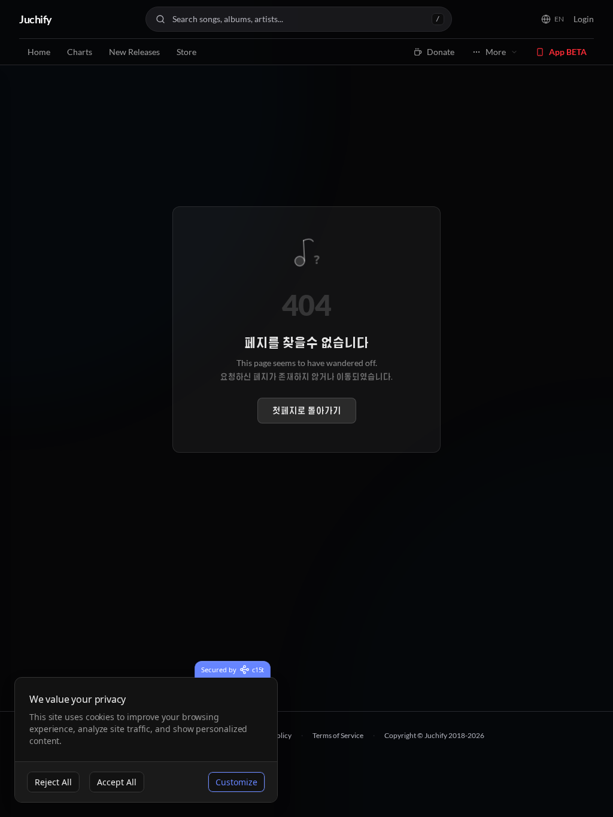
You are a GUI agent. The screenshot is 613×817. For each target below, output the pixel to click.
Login (583, 19)
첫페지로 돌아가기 (306, 411)
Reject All (53, 782)
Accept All (116, 782)
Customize (236, 782)
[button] (552, 19)
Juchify (35, 19)
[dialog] (146, 740)
